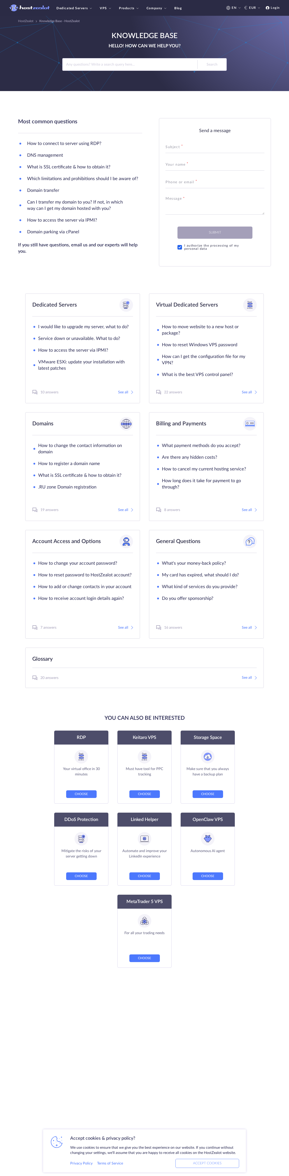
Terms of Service (110, 1163)
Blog (178, 8)
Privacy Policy (81, 1163)
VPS (103, 8)
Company (154, 8)
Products (127, 8)
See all (123, 392)
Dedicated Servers (72, 8)
